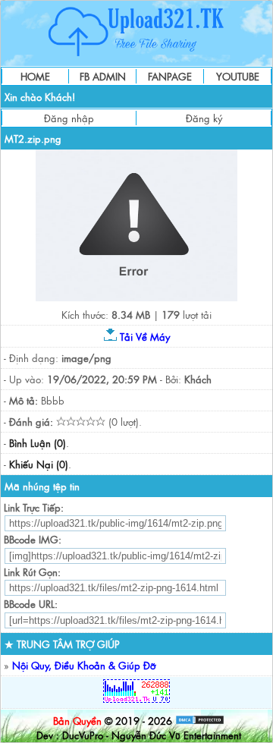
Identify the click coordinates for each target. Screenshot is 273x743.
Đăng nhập (69, 118)
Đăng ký (204, 118)
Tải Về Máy (143, 336)
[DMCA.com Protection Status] (199, 720)
